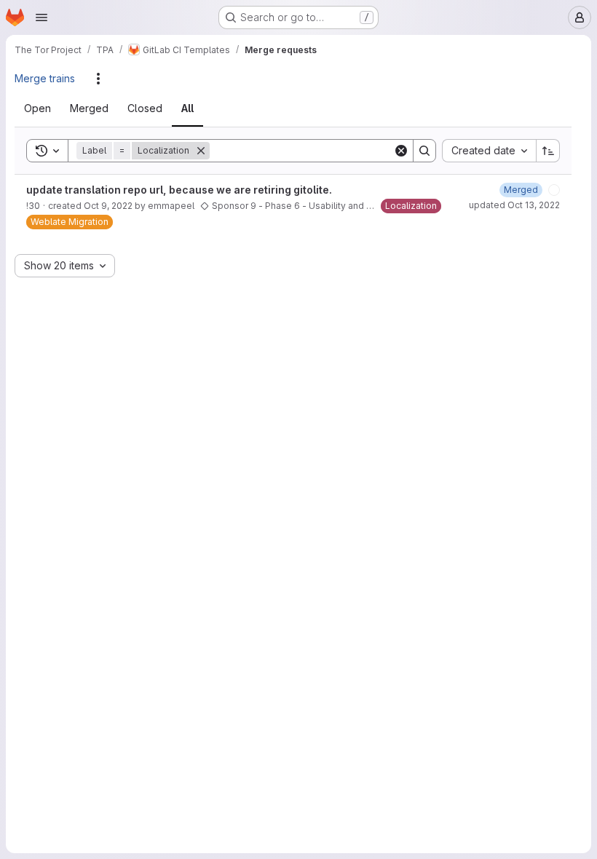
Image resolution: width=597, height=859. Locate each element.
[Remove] (209, 150)
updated (514, 207)
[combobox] (489, 150)
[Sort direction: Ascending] (548, 150)
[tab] (46, 108)
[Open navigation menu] (41, 17)
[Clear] (401, 150)
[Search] (424, 150)
